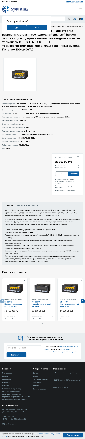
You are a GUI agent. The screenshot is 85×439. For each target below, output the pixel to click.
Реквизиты (6, 379)
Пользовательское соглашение (14, 400)
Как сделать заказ (40, 379)
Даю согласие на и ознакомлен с (61, 349)
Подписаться (16, 355)
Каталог (36, 373)
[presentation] (2, 301)
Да (16, 28)
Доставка (37, 383)
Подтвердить (73, 435)
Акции (35, 376)
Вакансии (6, 383)
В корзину (74, 174)
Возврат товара (39, 389)
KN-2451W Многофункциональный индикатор (69, 304)
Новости (5, 386)
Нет (37, 28)
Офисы (5, 376)
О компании (7, 373)
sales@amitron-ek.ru (60, 387)
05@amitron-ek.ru (8, 424)
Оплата (36, 386)
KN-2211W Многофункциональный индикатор (41, 304)
